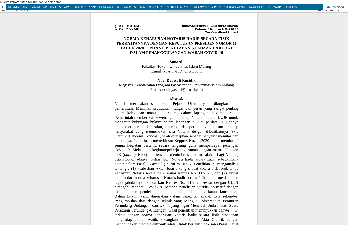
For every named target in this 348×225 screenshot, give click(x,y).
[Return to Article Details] (3, 7)
